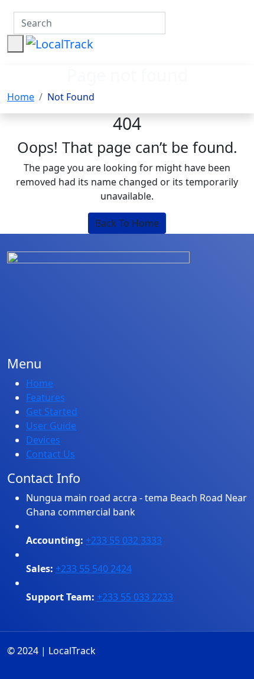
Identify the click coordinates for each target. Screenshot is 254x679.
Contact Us (50, 454)
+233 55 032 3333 (124, 540)
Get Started (51, 411)
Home (20, 96)
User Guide (51, 425)
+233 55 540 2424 (94, 568)
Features (45, 397)
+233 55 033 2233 (135, 596)
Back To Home (127, 223)
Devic (38, 439)
